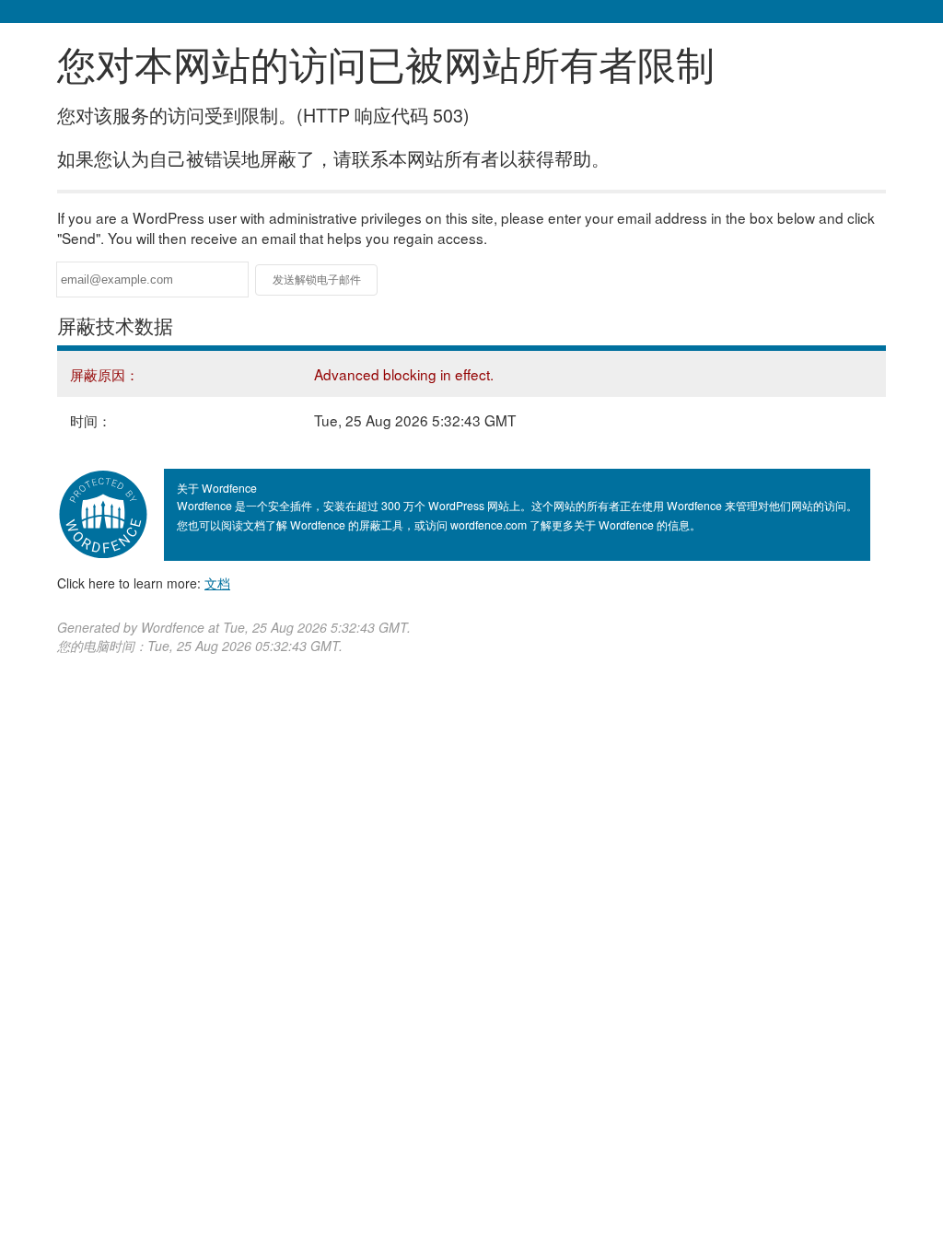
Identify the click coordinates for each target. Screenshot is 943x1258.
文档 (217, 583)
